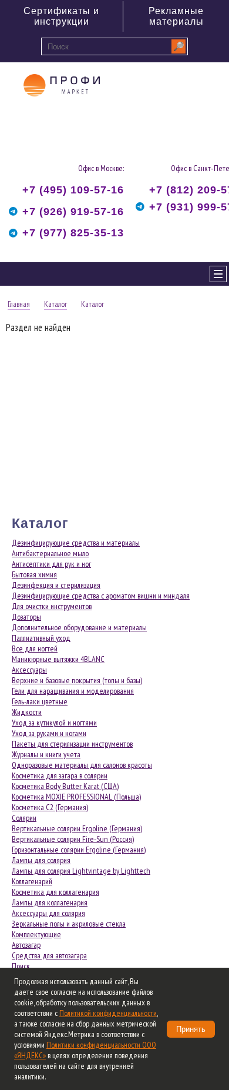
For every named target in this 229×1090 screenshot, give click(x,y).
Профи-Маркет (61, 106)
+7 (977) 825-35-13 (73, 233)
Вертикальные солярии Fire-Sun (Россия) (73, 839)
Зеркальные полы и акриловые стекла (69, 923)
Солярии (24, 818)
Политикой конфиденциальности (108, 1013)
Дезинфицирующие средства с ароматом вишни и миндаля (101, 595)
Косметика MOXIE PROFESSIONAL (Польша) (76, 796)
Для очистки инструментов (52, 606)
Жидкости (27, 712)
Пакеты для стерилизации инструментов (72, 743)
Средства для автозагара (49, 955)
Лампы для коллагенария (49, 902)
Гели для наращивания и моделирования (73, 691)
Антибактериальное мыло (50, 553)
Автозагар (26, 944)
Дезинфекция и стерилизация (56, 585)
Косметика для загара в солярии (59, 775)
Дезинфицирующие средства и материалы (76, 542)
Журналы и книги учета (46, 754)
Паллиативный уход (41, 638)
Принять (191, 1029)
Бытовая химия (34, 574)
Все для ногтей (35, 648)
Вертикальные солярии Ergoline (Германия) (77, 828)
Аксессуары (29, 669)
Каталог (55, 304)
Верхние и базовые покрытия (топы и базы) (77, 680)
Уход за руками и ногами (49, 733)
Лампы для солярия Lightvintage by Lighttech (81, 870)
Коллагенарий (32, 881)
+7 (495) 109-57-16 (73, 190)
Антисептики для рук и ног (51, 564)
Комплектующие (36, 934)
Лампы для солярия (41, 860)
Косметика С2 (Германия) (50, 807)
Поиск (21, 966)
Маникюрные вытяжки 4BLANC (58, 659)
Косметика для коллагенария (55, 892)
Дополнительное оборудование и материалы (79, 627)
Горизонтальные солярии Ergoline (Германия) (79, 849)
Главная (19, 304)
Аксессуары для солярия (48, 913)
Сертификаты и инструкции (61, 16)
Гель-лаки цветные (40, 701)
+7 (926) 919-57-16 (73, 212)
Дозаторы (26, 616)
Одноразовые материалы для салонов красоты (82, 765)
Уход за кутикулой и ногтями (54, 722)
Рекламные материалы (176, 16)
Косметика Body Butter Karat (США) (65, 786)
